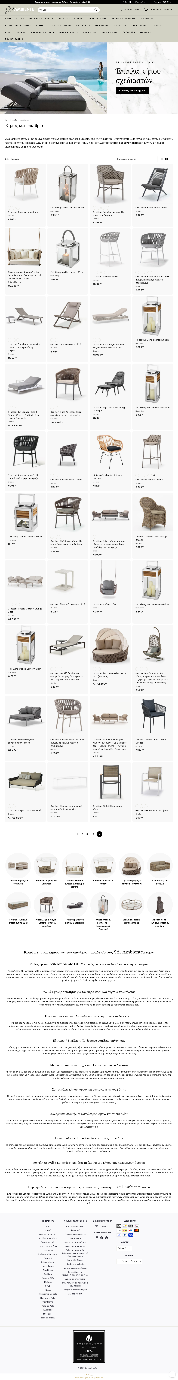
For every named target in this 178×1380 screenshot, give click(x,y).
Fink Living (102, 25)
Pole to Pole (110, 32)
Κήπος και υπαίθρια (124, 19)
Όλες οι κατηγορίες (41, 19)
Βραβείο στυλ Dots (75, 1264)
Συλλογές (24, 120)
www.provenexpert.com (75, 1268)
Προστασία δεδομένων (75, 1234)
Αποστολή (75, 1230)
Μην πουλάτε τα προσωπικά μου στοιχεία (75, 1284)
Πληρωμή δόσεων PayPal (75, 1289)
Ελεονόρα (129, 32)
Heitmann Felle (68, 32)
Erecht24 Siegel (75, 1260)
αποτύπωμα (75, 1238)
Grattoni (120, 25)
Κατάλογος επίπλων (71, 19)
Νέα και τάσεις (14, 39)
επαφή (20, 19)
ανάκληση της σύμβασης (75, 1242)
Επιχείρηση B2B (97, 19)
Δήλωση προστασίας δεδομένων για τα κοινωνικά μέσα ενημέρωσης (75, 1253)
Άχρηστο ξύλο (139, 25)
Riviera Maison (61, 25)
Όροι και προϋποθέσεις (75, 1226)
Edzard (21, 32)
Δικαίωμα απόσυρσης (75, 1246)
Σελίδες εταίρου (75, 1293)
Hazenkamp (83, 25)
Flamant (41, 25)
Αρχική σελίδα (11, 120)
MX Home (145, 32)
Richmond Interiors (18, 25)
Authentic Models (42, 32)
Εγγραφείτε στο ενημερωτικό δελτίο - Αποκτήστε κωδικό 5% (63, 2)
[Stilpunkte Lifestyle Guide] (89, 1362)
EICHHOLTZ (147, 19)
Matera (158, 25)
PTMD (8, 32)
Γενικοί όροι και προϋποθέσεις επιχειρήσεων (75, 1273)
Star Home (90, 32)
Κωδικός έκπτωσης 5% (132, 90)
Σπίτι (8, 19)
